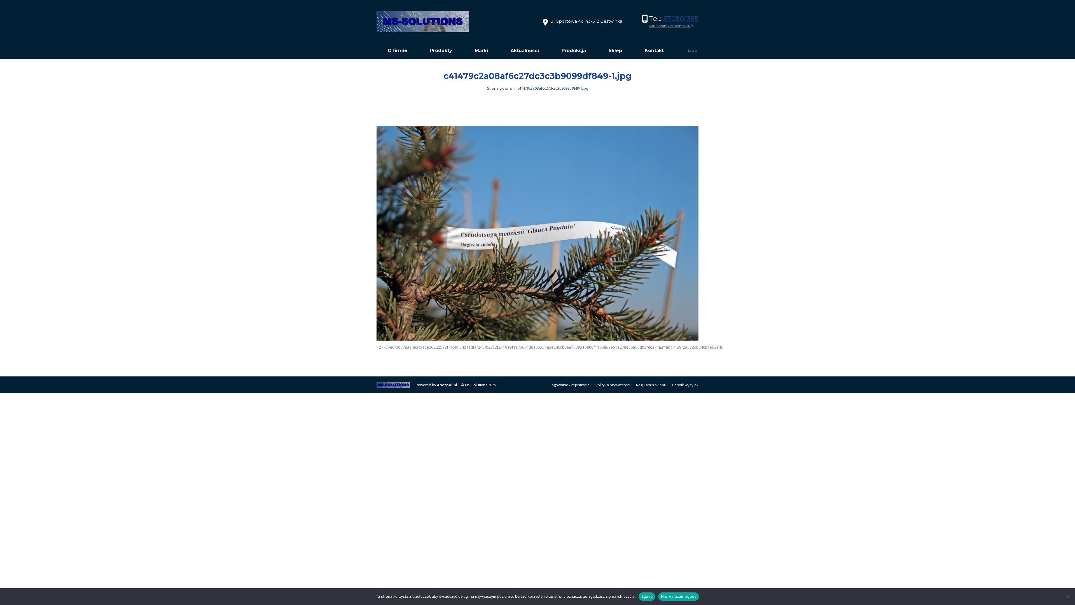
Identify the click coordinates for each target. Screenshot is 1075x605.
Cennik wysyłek (685, 384)
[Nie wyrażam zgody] (1068, 596)
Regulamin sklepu (651, 384)
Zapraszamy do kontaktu (670, 26)
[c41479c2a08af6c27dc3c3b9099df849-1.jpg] (537, 233)
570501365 (680, 19)
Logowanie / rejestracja (570, 384)
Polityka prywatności (612, 384)
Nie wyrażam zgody (678, 596)
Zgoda (647, 596)
